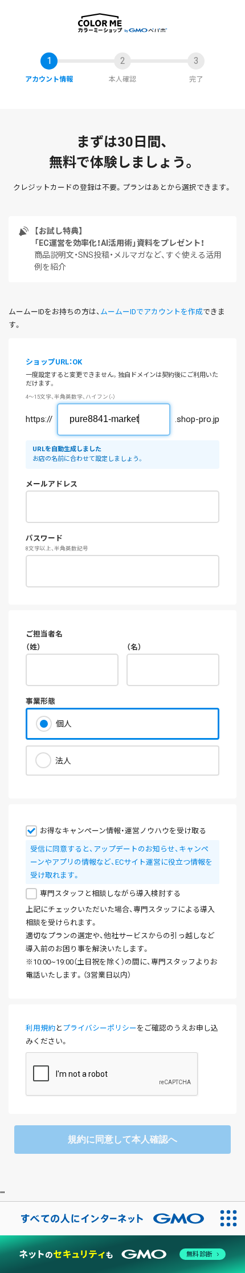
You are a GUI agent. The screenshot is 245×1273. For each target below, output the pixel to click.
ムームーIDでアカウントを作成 (151, 311)
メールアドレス (51, 484)
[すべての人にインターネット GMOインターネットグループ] (106, 1218)
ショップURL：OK (54, 362)
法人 (63, 760)
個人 (64, 723)
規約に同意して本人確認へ (122, 1139)
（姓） (33, 647)
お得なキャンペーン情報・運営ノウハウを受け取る (123, 830)
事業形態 (40, 701)
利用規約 (40, 1028)
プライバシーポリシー (100, 1028)
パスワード (44, 538)
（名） (134, 647)
